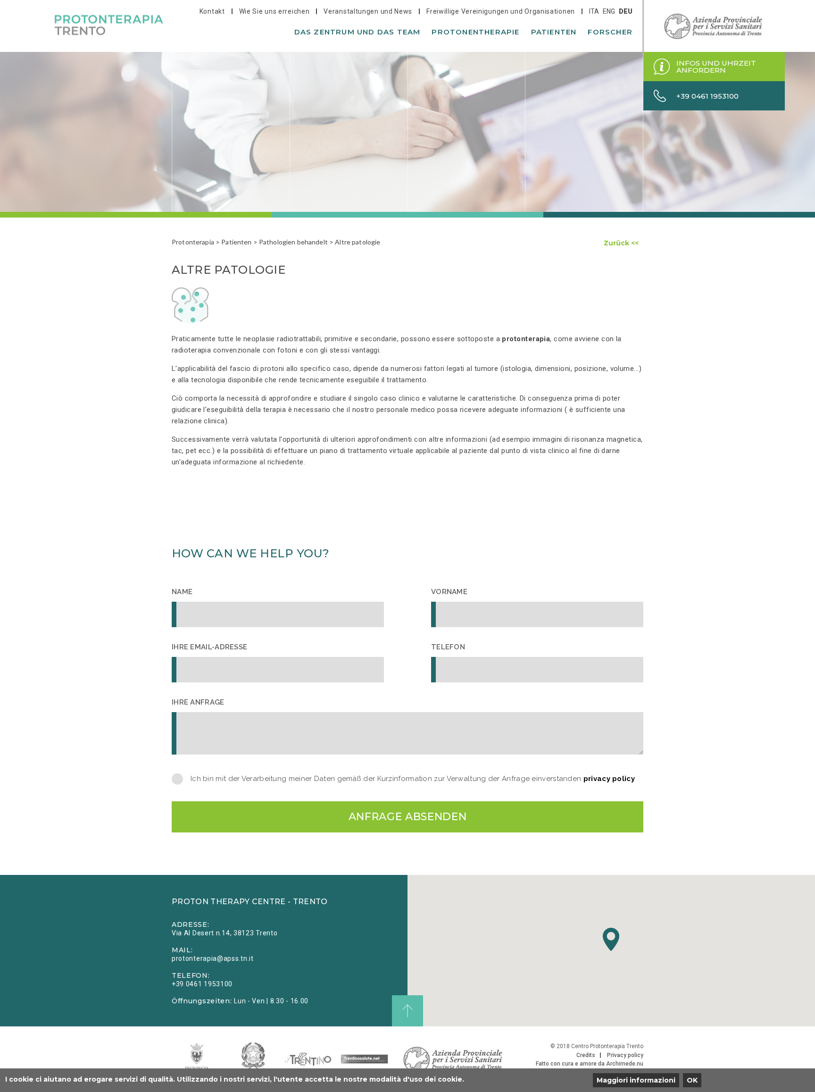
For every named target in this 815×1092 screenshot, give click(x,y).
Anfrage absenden (408, 816)
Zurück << (621, 243)
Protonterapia (193, 242)
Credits (585, 1055)
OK (692, 1080)
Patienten (554, 31)
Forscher (610, 31)
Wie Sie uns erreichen (274, 11)
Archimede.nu (624, 1063)
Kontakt (212, 11)
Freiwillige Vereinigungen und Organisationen (500, 11)
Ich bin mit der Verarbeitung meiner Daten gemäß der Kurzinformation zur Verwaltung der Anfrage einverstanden (413, 778)
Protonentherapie (475, 31)
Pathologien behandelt (293, 242)
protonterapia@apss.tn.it (213, 958)
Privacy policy (625, 1055)
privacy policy (609, 778)
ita (594, 11)
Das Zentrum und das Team (357, 31)
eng (609, 11)
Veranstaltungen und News (368, 11)
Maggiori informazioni (636, 1080)
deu (625, 11)
